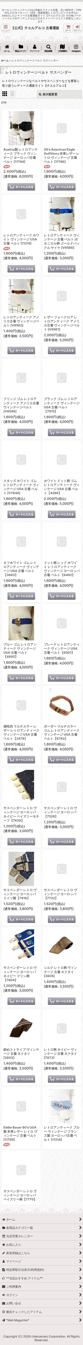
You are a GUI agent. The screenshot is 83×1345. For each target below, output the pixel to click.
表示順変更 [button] (50, 94)
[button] (5, 28)
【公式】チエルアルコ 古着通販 (35, 28)
